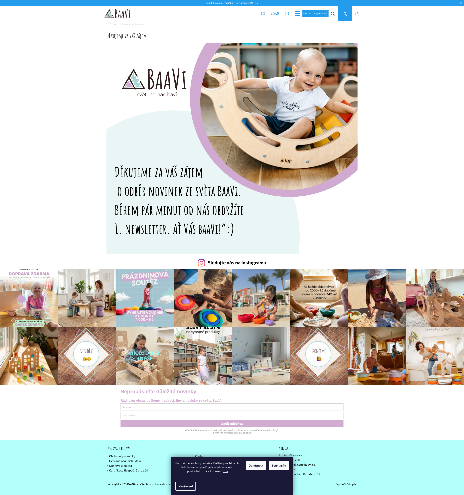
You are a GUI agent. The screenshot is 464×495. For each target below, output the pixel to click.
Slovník (275, 13)
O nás (199, 456)
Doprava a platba (120, 465)
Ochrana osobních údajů (125, 461)
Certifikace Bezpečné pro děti (128, 470)
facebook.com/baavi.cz (299, 464)
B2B (287, 13)
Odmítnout (256, 465)
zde (225, 471)
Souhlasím (279, 465)
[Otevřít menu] (297, 13)
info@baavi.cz (293, 455)
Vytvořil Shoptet (347, 484)
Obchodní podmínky (122, 456)
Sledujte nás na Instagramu (237, 262)
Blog (263, 13)
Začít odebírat (232, 424)
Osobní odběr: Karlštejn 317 (302, 474)
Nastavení (185, 486)
